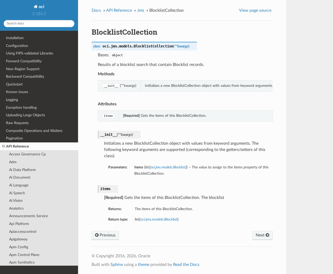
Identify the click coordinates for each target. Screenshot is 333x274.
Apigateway (18, 239)
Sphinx (117, 265)
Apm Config (18, 247)
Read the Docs (186, 265)
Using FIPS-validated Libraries (29, 53)
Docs (96, 10)
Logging (12, 100)
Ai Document (19, 177)
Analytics (16, 208)
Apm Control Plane (24, 255)
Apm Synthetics (22, 262)
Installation (15, 38)
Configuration (17, 46)
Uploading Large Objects (25, 115)
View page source (255, 10)
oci (41, 7)
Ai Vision (16, 201)
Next (261, 235)
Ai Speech (17, 193)
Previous (107, 235)
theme (143, 265)
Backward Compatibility (25, 76)
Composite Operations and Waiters (34, 131)
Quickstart (14, 84)
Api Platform (19, 224)
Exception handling (21, 107)
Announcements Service (28, 216)
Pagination (14, 138)
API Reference (17, 146)
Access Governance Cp (27, 154)
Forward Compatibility (24, 61)
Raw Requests (17, 123)
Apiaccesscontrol (22, 232)
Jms (140, 10)
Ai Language (18, 185)
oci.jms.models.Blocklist (158, 219)
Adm (13, 162)
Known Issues (17, 92)
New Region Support (23, 69)
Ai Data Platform (22, 170)
